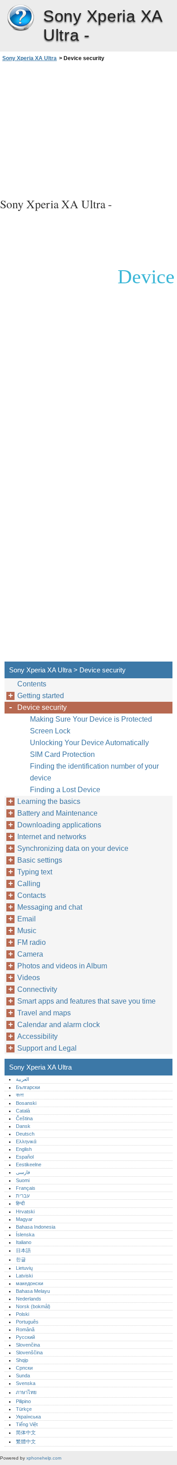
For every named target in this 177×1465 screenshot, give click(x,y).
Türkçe (24, 1409)
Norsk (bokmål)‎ (33, 1306)
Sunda (23, 1375)
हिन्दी (20, 1203)
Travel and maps (44, 1013)
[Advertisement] (88, 128)
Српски (24, 1368)
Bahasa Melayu (33, 1291)
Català (23, 1110)
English (24, 1149)
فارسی (23, 1172)
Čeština (24, 1118)
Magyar (24, 1219)
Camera (30, 954)
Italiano (23, 1242)
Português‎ (27, 1321)
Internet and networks (51, 836)
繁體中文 (26, 1441)
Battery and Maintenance (57, 813)
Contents (31, 684)
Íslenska (25, 1234)
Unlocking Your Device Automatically (89, 743)
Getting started (40, 696)
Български (28, 1087)
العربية (22, 1079)
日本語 (23, 1250)
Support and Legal (47, 1048)
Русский (25, 1337)
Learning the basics (48, 801)
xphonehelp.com (43, 1458)
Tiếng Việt (27, 1424)
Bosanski (26, 1103)
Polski (22, 1314)
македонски (29, 1283)
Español (25, 1157)
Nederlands (28, 1298)
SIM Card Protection (62, 754)
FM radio (31, 942)
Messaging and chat (49, 907)
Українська (28, 1416)
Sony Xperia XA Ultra (20, 18)
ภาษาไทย (26, 1392)
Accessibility (37, 1036)
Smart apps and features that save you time (86, 1001)
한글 (21, 1259)
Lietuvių (24, 1268)
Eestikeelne (28, 1164)
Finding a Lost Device (65, 790)
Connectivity (37, 989)
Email (26, 919)
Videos (28, 977)
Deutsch (25, 1133)
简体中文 (26, 1432)
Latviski (24, 1275)
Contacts (31, 895)
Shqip (22, 1360)
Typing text (34, 872)
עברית (23, 1195)
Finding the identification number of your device (94, 772)
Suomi (23, 1180)
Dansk (23, 1126)
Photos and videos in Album (62, 966)
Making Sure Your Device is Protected (91, 719)
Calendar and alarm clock (58, 1024)
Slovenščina (29, 1352)
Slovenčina (28, 1345)
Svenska (25, 1383)
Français (25, 1188)
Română (25, 1329)
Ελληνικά (26, 1141)
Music (26, 930)
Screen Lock (50, 731)
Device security (42, 707)
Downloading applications (59, 825)
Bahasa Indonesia (35, 1227)
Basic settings (39, 860)
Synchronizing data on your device (72, 848)
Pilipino (23, 1401)
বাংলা (20, 1095)
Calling (28, 883)
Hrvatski (25, 1211)
